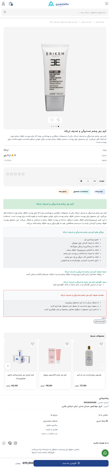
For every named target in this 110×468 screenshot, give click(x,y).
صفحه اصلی (99, 22)
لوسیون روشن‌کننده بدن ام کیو (89, 375)
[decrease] (95, 181)
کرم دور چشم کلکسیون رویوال (55, 375)
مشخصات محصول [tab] (80, 191)
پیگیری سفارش (51, 425)
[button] (102, 366)
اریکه (6, 150)
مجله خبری (101, 421)
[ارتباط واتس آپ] (105, 453)
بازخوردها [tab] (63, 191)
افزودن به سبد (69, 463)
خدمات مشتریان (50, 421)
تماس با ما (103, 415)
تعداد (101, 181)
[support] (10, 443)
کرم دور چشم (86, 22)
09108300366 (90, 402)
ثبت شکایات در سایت (49, 434)
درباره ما (54, 415)
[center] (5, 12)
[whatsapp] (4, 443)
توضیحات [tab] (99, 191)
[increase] (81, 181)
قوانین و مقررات (51, 429)
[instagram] (15, 443)
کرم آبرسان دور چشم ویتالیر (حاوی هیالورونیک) (21, 377)
